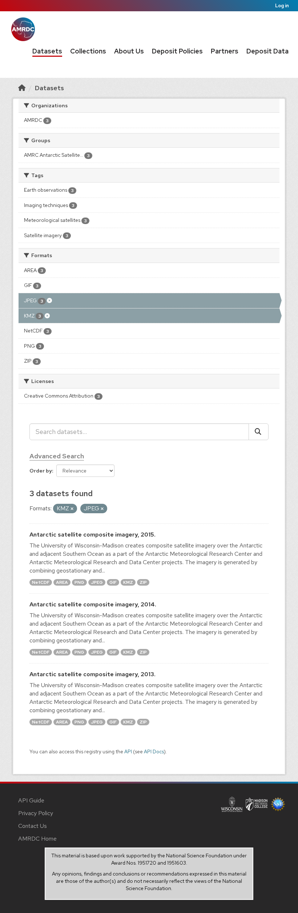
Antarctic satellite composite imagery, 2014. (92, 604)
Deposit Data (267, 51)
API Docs (154, 751)
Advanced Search (56, 456)
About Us (129, 51)
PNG (79, 582)
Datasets (47, 51)
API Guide (31, 800)
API (128, 751)
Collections (88, 51)
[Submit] (259, 431)
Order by (40, 470)
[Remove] (72, 508)
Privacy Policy (35, 813)
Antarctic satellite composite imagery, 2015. (92, 534)
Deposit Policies (177, 51)
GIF (113, 582)
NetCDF (40, 582)
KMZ (128, 582)
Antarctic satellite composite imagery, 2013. (92, 674)
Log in (282, 6)
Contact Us (32, 826)
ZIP (143, 582)
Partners (224, 51)
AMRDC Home (37, 838)
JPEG (97, 582)
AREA (62, 582)
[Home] (21, 88)
